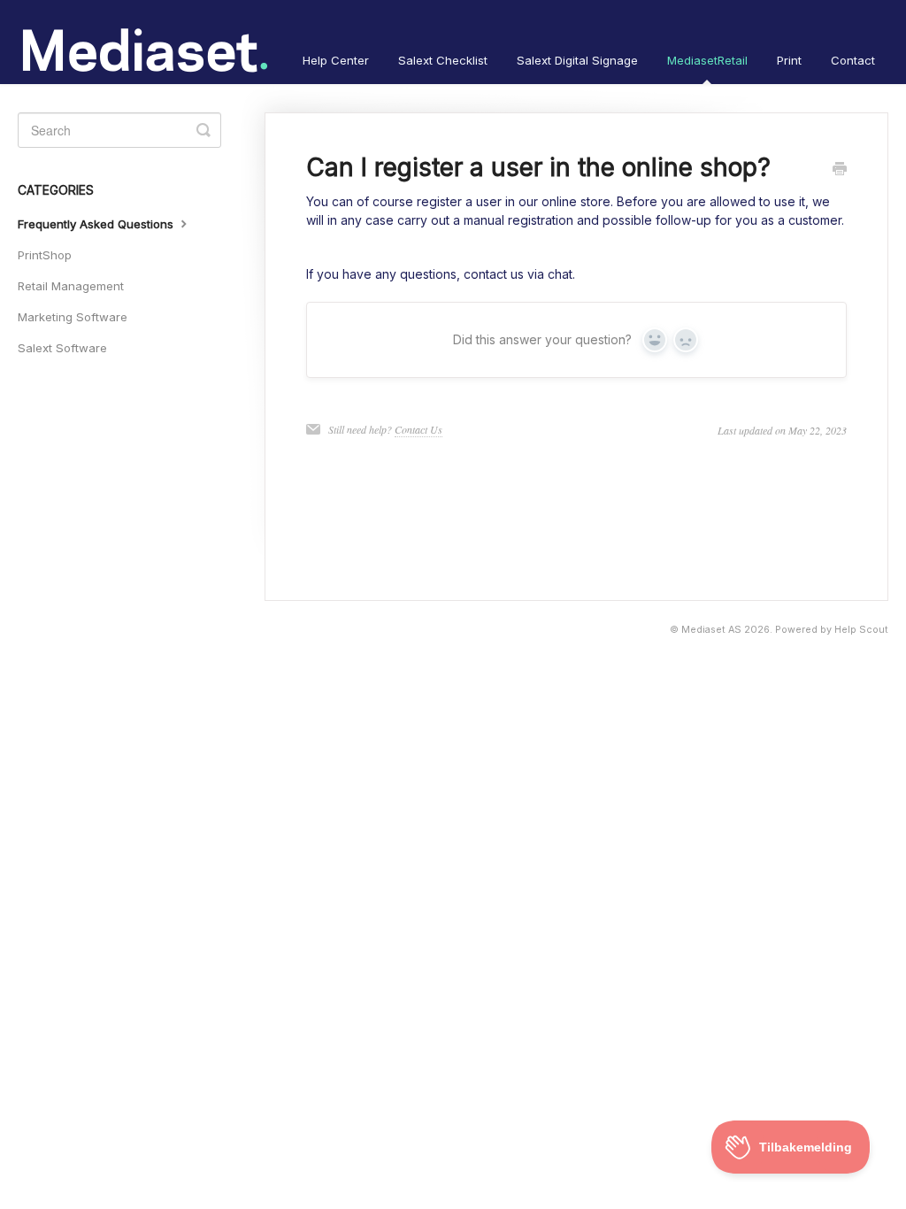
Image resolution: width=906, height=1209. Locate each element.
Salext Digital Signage (577, 60)
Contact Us (418, 429)
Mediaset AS (711, 629)
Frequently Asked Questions (97, 224)
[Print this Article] (840, 170)
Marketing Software (72, 317)
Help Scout (861, 629)
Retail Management (71, 286)
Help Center (336, 60)
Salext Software (62, 348)
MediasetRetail (707, 60)
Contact (853, 60)
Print (789, 60)
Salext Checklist (443, 60)
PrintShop (45, 255)
